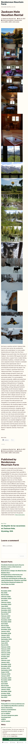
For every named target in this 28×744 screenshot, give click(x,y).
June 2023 (4, 606)
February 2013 (5, 649)
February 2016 (5, 647)
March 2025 (5, 594)
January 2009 (5, 689)
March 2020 (5, 625)
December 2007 (6, 695)
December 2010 (6, 664)
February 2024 (6, 602)
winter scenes (15, 21)
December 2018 (6, 633)
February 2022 (6, 608)
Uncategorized (6, 717)
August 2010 (5, 672)
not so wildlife (4, 21)
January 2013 (5, 650)
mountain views (18, 20)
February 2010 (5, 674)
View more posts (20, 514)
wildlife (10, 21)
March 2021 (4, 614)
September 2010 (6, 670)
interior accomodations (8, 20)
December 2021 (6, 610)
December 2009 (6, 678)
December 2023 (6, 604)
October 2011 (5, 656)
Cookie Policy (14, 736)
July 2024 (4, 600)
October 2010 (5, 668)
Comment (22, 556)
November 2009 (6, 680)
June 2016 (4, 643)
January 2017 (5, 635)
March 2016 (4, 645)
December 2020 (6, 619)
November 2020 (6, 621)
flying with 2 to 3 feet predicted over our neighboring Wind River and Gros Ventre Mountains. (13, 705)
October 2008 (5, 693)
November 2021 (6, 612)
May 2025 (4, 592)
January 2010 (5, 676)
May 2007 (4, 697)
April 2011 (4, 658)
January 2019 (5, 631)
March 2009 (5, 685)
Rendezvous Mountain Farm (12, 3)
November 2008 (6, 691)
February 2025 (6, 596)
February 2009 (6, 687)
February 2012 (5, 652)
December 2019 (6, 629)
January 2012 (5, 654)
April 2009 (4, 683)
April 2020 (4, 623)
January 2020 (5, 627)
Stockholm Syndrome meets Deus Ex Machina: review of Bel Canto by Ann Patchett (12, 566)
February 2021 (5, 616)
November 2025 (6, 590)
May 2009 (4, 681)
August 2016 (5, 641)
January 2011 (5, 662)
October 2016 (5, 637)
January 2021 (5, 618)
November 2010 (6, 666)
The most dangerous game (9, 715)
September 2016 (6, 639)
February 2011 (5, 660)
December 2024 (6, 598)
